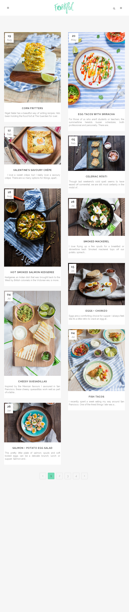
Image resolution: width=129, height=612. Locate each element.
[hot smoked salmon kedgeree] (32, 227)
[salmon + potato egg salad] (32, 422)
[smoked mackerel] (96, 217)
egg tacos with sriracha (96, 114)
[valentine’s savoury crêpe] (32, 145)
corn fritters (32, 108)
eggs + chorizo (96, 310)
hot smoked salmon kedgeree (32, 272)
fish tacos (96, 396)
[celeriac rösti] (96, 153)
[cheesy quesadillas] (32, 333)
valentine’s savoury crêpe (32, 170)
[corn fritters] (32, 67)
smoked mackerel (96, 241)
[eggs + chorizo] (96, 284)
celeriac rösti (96, 176)
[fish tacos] (96, 360)
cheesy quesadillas (32, 381)
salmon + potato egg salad (32, 448)
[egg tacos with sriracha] (96, 70)
